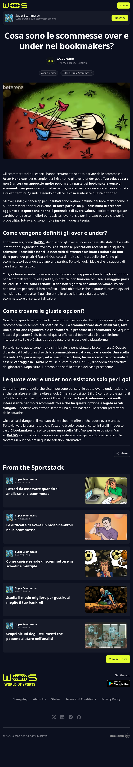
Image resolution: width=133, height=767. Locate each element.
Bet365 (39, 242)
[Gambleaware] (119, 736)
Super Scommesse (26, 479)
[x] (54, 717)
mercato (69, 393)
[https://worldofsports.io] (15, 5)
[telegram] (71, 717)
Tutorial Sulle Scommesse (77, 73)
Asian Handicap (15, 178)
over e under (48, 73)
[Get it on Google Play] (118, 683)
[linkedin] (62, 717)
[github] (79, 717)
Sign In (123, 5)
